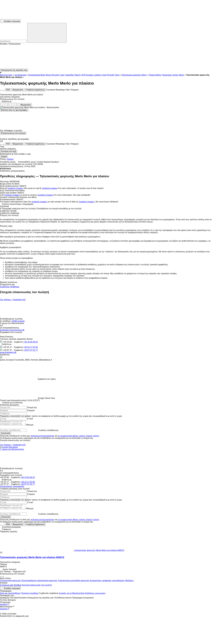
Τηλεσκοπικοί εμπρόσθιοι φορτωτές (74, 580)
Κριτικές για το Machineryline (72, 593)
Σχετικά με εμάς (7, 585)
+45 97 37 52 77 (31, 350)
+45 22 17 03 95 (31, 347)
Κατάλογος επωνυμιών (95, 593)
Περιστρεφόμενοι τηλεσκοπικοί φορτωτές (39, 580)
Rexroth (110, 75)
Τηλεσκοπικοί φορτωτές (10, 580)
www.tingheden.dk (8, 352)
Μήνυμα (29, 425)
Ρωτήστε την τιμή (8, 151)
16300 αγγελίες (18, 321)
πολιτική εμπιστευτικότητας (42, 436)
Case (61, 75)
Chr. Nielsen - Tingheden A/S (13, 300)
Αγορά (4, 157)
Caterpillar (69, 75)
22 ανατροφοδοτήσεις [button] (9, 328)
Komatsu (89, 75)
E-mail (30, 419)
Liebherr (97, 75)
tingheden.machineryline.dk (12, 330)
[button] (107, 57)
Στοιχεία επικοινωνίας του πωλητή (37, 585)
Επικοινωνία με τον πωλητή (13, 133)
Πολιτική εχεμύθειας (30, 593)
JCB (83, 75)
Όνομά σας (32, 407)
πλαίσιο (10, 159)
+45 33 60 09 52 (31, 342)
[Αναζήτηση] (47, 33)
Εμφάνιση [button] (19, 342)
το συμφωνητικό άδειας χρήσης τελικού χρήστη (78, 436)
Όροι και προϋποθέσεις (10, 593)
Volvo (117, 75)
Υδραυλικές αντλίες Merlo (173, 75)
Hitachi (77, 75)
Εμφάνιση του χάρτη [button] (47, 379)
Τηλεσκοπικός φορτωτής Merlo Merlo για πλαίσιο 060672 (32, 557)
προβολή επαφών (15, 188)
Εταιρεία (31, 410)
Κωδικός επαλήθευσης (48, 430)
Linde (104, 75)
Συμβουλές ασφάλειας (9, 287)
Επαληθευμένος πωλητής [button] (11, 319)
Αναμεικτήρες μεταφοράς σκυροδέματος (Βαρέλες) (112, 580)
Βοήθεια (17, 585)
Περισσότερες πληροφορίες (12, 486)
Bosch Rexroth (52, 75)
